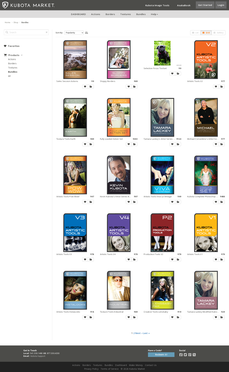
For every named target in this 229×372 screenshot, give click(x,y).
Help (153, 14)
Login (221, 5)
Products (13, 55)
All (9, 75)
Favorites (13, 46)
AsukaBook (183, 5)
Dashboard (121, 365)
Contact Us (151, 365)
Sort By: (59, 32)
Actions (95, 14)
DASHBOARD (78, 14)
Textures (125, 14)
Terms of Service (110, 368)
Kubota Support (38, 356)
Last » (146, 333)
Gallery (219, 32)
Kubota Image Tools (157, 5)
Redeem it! (161, 354)
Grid (207, 32)
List (197, 32)
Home (7, 22)
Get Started (205, 5)
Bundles (141, 14)
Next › (138, 333)
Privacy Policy (91, 368)
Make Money (136, 365)
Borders (110, 14)
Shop (16, 22)
